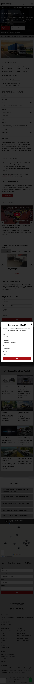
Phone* (5, 352)
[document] (17, 342)
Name (4, 346)
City (4, 334)
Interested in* (6, 340)
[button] (31, 323)
